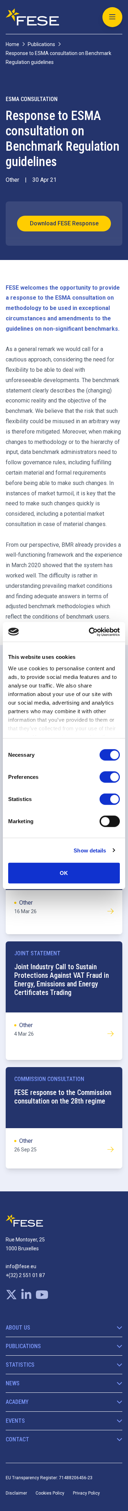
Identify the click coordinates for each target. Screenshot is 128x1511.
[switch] (110, 777)
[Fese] (32, 17)
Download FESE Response (64, 223)
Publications (41, 44)
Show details (90, 850)
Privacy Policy (86, 1493)
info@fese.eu (21, 1266)
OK (64, 873)
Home (12, 44)
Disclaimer (16, 1493)
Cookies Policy (50, 1493)
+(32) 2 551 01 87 (25, 1275)
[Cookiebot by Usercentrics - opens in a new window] (90, 631)
